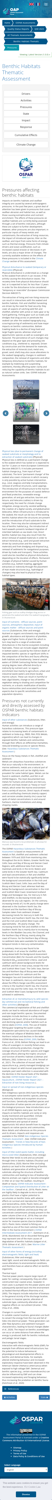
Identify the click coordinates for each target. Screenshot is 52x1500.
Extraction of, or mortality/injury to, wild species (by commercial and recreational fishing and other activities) (25, 1001)
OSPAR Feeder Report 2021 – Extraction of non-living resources (22, 1081)
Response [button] (26, 127)
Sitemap (17, 1447)
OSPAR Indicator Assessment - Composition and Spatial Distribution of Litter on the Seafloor (25, 1186)
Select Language (12, 1465)
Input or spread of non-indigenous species (22, 1087)
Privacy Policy (20, 1450)
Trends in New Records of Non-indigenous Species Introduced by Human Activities (24, 1144)
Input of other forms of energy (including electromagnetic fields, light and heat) (22, 1253)
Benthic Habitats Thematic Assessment (26, 42)
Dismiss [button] (26, 1494)
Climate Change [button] (26, 144)
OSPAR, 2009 (30, 1039)
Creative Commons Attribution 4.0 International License (25, 1439)
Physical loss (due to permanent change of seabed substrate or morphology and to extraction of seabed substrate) (22, 454)
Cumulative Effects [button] (26, 135)
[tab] (26, 1389)
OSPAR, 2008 (21, 1024)
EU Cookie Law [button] (32, 1487)
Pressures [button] (26, 107)
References (13, 1389)
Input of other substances (14, 719)
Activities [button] (26, 100)
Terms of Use (19, 1453)
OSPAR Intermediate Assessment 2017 (22, 1231)
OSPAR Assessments (25, 22)
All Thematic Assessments (19, 35)
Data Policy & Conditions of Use (29, 1456)
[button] (6, 413)
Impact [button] (26, 120)
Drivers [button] (26, 93)
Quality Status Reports (18, 29)
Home (7, 22)
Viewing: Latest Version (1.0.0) (34, 54)
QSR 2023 (39, 29)
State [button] (26, 113)
